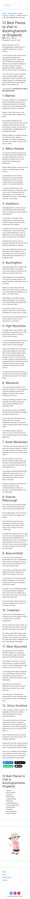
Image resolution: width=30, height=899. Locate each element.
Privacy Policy (6, 877)
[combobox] (15, 5)
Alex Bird (13, 38)
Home (4, 13)
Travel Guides (12, 13)
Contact (4, 880)
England (12, 15)
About (4, 874)
